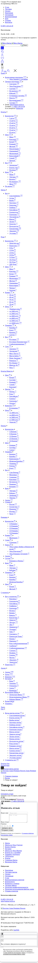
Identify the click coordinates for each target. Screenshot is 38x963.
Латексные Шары (17, 695)
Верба (12, 200)
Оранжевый (14, 151)
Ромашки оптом (15, 746)
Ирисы (12, 219)
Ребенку (13, 493)
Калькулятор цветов (11, 769)
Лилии (12, 221)
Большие (13, 486)
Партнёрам (9, 870)
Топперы (13, 683)
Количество (10, 116)
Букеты (3, 112)
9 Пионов (13, 434)
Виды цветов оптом (13, 713)
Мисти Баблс (15, 356)
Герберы (13, 207)
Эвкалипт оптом (15, 755)
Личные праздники (13, 81)
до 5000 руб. (14, 321)
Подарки (8, 679)
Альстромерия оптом (17, 715)
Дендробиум (14, 217)
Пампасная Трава (16, 636)
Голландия (14, 507)
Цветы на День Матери (13, 851)
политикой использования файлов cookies (14, 954)
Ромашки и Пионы (16, 561)
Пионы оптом (14, 739)
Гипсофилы (14, 396)
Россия (13, 504)
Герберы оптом (15, 725)
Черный (12, 160)
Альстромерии (15, 196)
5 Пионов (13, 431)
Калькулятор (9, 701)
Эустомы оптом (15, 758)
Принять (19, 958)
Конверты (13, 690)
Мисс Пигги (14, 353)
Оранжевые (14, 283)
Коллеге (12, 179)
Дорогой (13, 422)
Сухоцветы (5, 592)
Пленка (13, 466)
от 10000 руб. (15, 323)
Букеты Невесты (7, 371)
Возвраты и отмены (12, 883)
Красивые (14, 479)
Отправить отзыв (7, 794)
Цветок (8, 389)
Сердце (12, 335)
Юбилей (13, 93)
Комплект (9, 406)
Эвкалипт (14, 231)
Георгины (13, 205)
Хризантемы (15, 229)
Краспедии (14, 618)
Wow (12, 368)
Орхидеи (13, 224)
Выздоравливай (16, 100)
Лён (11, 625)
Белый (13, 142)
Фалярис (13, 653)
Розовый (13, 144)
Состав (8, 558)
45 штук (13, 128)
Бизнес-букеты (10, 847)
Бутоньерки (14, 408)
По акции (10, 186)
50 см (12, 299)
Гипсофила (14, 210)
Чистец (12, 657)
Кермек (12, 613)
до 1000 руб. (14, 311)
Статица (13, 650)
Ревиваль (13, 360)
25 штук (13, 123)
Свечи (12, 688)
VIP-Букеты (9, 856)
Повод (3, 73)
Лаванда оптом (15, 734)
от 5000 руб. (14, 420)
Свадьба (13, 89)
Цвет (8, 135)
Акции (9, 500)
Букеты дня (14, 168)
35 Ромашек (14, 531)
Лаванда (13, 620)
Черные (12, 288)
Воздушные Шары (12, 692)
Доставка (8, 9)
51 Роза (13, 257)
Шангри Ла (14, 365)
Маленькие (14, 538)
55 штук (13, 130)
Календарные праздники (15, 77)
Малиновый (15, 153)
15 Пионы (13, 436)
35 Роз (12, 255)
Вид (8, 163)
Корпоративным (11, 17)
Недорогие (14, 482)
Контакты (8, 22)
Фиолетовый (14, 149)
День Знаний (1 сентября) (18, 79)
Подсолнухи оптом (16, 741)
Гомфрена (13, 606)
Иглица (12, 611)
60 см (12, 302)
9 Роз (12, 248)
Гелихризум (14, 601)
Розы (2, 237)
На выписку (15, 91)
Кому (8, 172)
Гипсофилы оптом (16, 727)
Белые (12, 274)
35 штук (13, 125)
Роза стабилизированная (19, 643)
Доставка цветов (11, 872)
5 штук (13, 118)
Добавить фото (7, 828)
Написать (19, 108)
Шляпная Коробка (16, 461)
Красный (13, 139)
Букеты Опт (5, 763)
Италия (13, 511)
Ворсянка (13, 599)
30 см (12, 295)
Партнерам (9, 13)
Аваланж (13, 349)
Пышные (13, 484)
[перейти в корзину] (2, 62)
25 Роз (12, 253)
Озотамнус (14, 634)
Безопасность (10, 882)
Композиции (14, 459)
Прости (13, 98)
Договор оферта (11, 885)
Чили (12, 514)
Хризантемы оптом (16, 753)
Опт (2, 709)
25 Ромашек (14, 528)
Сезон (8, 540)
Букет (12, 330)
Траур (3, 707)
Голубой (12, 380)
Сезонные (14, 477)
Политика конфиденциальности (16, 887)
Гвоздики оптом (15, 722)
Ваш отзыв (5, 822)
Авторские (13, 165)
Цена (8, 306)
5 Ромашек (13, 524)
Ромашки (4, 517)
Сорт (8, 346)
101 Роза (13, 260)
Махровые (14, 475)
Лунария (13, 629)
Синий (13, 158)
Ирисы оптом (14, 732)
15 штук (13, 121)
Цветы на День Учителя (13, 845)
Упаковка (9, 325)
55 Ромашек (14, 533)
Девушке (13, 177)
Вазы (12, 681)
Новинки (10, 677)
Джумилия (14, 351)
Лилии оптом (14, 736)
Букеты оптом (15, 718)
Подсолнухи (14, 226)
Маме (12, 174)
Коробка (13, 328)
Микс (12, 137)
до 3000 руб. (15, 316)
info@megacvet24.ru (17, 104)
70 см (12, 304)
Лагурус (13, 622)
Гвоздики (14, 203)
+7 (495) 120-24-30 (18, 106)
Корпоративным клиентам (14, 880)
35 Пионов (13, 441)
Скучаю (13, 103)
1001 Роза (13, 264)
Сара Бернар (14, 472)
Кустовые (14, 339)
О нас (7, 7)
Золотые (12, 290)
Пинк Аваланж (15, 358)
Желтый (13, 146)
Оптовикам (9, 15)
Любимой (13, 495)
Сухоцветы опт (12, 760)
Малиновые (14, 278)
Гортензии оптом (16, 729)
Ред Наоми (14, 363)
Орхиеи (12, 403)
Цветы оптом (15, 748)
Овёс (12, 632)
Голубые (13, 447)
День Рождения (16, 86)
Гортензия (13, 608)
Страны (8, 502)
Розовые (13, 276)
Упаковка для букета (12, 854)
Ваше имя (4, 813)
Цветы (3, 190)
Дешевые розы (15, 309)
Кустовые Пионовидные (19, 342)
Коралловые (14, 285)
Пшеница (13, 641)
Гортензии (14, 214)
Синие (12, 450)
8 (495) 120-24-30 (7, 26)
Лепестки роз (14, 243)
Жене (12, 184)
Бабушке (13, 570)
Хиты (9, 674)
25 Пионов (14, 439)
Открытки (14, 686)
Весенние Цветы (11, 862)
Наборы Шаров (16, 699)
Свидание (14, 84)
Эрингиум (13, 662)
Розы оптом (14, 743)
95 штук (12, 132)
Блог (6, 18)
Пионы (12, 391)
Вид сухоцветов (12, 596)
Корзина (13, 332)
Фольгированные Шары (19, 697)
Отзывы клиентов (11, 891)
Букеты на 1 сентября (12, 852)
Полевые (13, 170)
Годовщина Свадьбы (18, 96)
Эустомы (13, 233)
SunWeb (16, 930)
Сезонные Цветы (11, 860)
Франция (13, 509)
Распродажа (5, 765)
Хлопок (12, 399)
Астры (12, 198)
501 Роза (13, 262)
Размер (9, 292)
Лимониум (14, 627)
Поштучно (14, 246)
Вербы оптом (14, 720)
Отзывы (8, 20)
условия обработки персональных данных (14, 952)
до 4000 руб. (14, 318)
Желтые (13, 281)
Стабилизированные (17, 344)
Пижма (12, 639)
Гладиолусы (14, 212)
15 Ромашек (14, 526)
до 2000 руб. (14, 314)
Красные (13, 271)
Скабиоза (13, 646)
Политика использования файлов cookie (19, 889)
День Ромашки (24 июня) (19, 554)
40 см (12, 297)
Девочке (13, 498)
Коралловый (14, 156)
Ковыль (13, 615)
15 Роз (12, 250)
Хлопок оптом (15, 751)
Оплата (7, 11)
